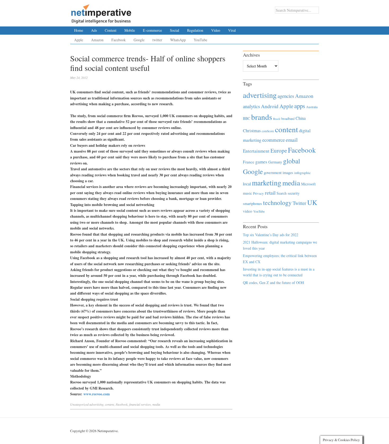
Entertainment (256, 151)
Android (269, 106)
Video (215, 30)
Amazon (97, 39)
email (292, 139)
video (247, 211)
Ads (94, 30)
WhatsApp (178, 39)
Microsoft (308, 183)
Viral (232, 30)
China (301, 118)
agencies (286, 96)
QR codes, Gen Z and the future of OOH (273, 282)
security (294, 193)
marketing (266, 182)
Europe (278, 150)
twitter (157, 39)
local (247, 183)
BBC (246, 118)
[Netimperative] (101, 12)
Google (139, 39)
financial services (140, 404)
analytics (251, 106)
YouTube (200, 39)
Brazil (276, 119)
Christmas (252, 130)
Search (282, 193)
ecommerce (273, 139)
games (261, 162)
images (288, 172)
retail (270, 192)
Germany (275, 161)
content (109, 404)
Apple (78, 39)
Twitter (299, 203)
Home (78, 30)
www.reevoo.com (96, 394)
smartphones (252, 203)
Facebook (118, 39)
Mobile (129, 30)
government (273, 172)
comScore (268, 131)
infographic (302, 172)
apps (299, 106)
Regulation (195, 30)
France (248, 161)
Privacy (258, 193)
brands (261, 117)
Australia (312, 107)
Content (110, 30)
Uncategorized (79, 404)
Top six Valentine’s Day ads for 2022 (270, 234)
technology (277, 202)
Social (174, 30)
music (247, 193)
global (291, 160)
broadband (288, 118)
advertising (96, 404)
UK (312, 202)
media (156, 404)
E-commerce (152, 30)
